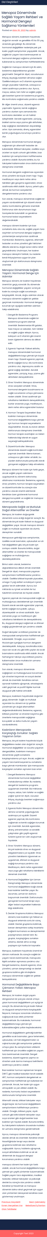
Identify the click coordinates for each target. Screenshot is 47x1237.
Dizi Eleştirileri (10, 2)
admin (32, 30)
